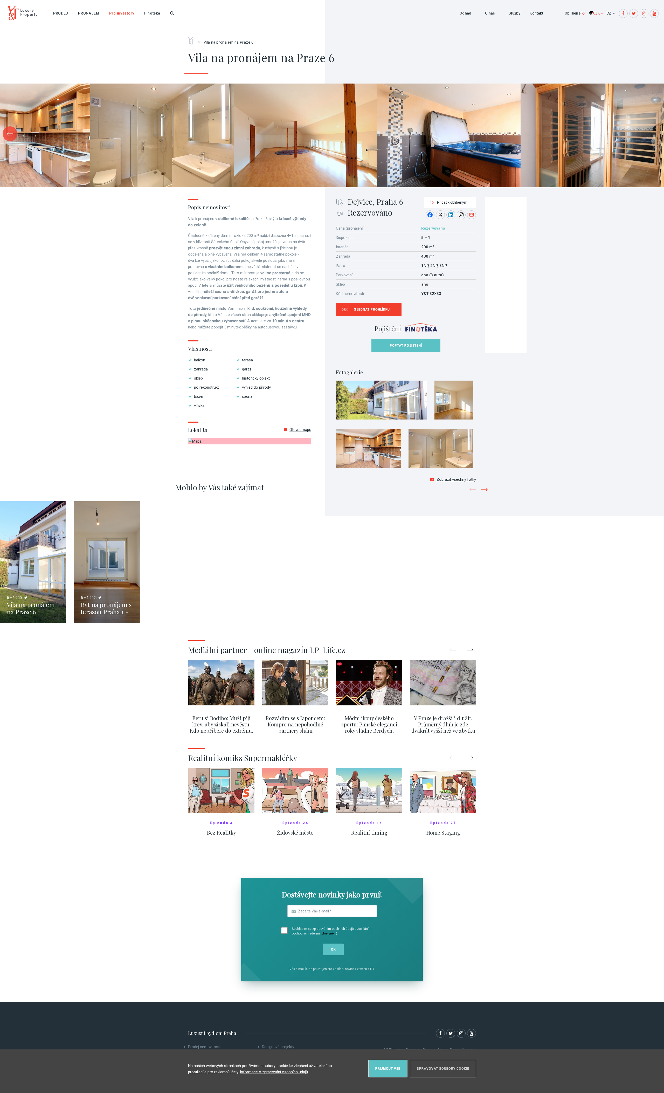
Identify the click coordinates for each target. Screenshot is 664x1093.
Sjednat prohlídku (372, 309)
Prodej (60, 13)
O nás (490, 13)
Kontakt (536, 13)
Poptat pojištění (406, 345)
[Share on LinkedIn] (450, 214)
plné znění (329, 933)
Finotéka (152, 13)
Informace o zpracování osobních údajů (274, 1072)
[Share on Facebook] (430, 214)
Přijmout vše (387, 1068)
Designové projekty (278, 1046)
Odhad (466, 13)
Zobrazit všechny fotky (456, 479)
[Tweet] (440, 214)
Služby (514, 13)
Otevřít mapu (300, 429)
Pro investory (121, 13)
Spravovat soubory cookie (443, 1068)
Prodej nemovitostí (204, 1046)
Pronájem (88, 13)
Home (193, 39)
